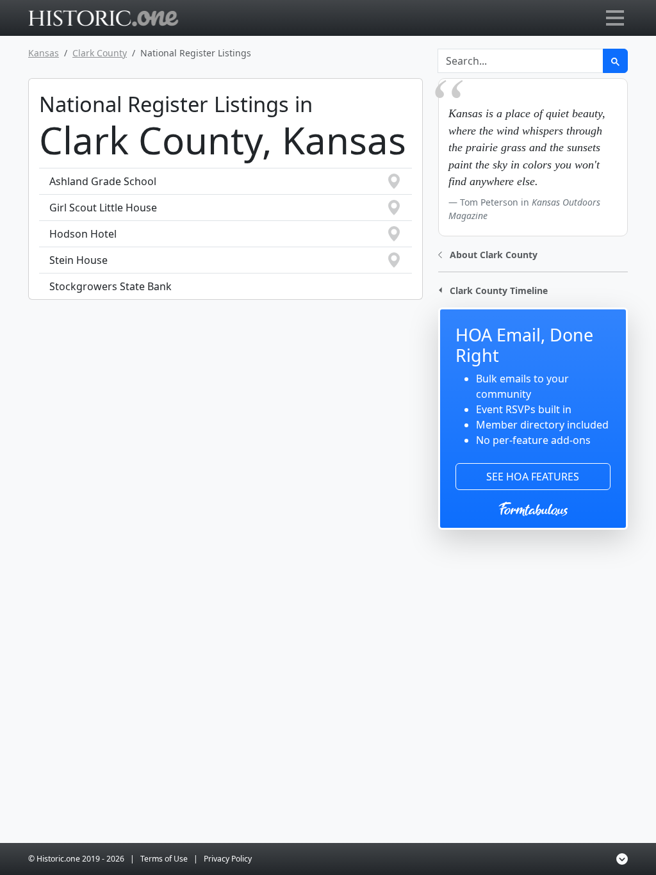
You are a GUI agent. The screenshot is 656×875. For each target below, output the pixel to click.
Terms (164, 858)
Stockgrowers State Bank (110, 286)
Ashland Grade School (102, 181)
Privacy (228, 858)
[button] (487, 253)
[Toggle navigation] (615, 18)
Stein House (78, 260)
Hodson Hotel (83, 234)
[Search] (615, 61)
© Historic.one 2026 (76, 858)
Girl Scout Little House (103, 207)
